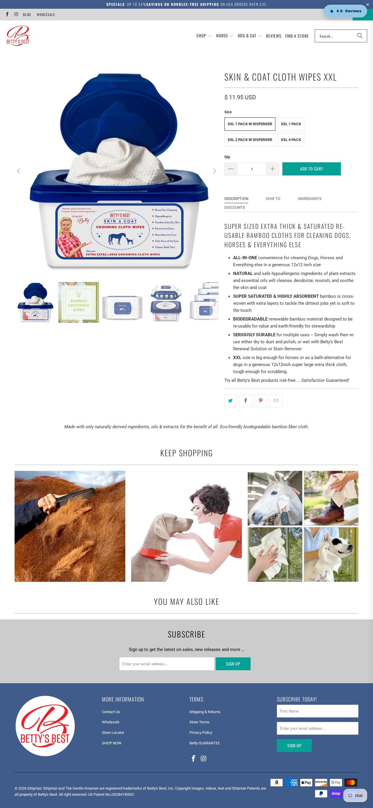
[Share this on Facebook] (246, 400)
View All (70, 543)
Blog (27, 14)
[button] (204, 36)
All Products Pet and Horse (303, 526)
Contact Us (111, 712)
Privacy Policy (200, 732)
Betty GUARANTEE (204, 743)
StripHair (34, 788)
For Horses (70, 526)
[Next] (214, 171)
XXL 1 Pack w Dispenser (250, 124)
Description (236, 198)
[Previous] (19, 171)
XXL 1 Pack (291, 124)
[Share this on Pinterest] (261, 400)
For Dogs (186, 526)
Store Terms (199, 722)
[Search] (360, 35)
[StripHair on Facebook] (6, 14)
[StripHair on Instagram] (15, 14)
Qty (227, 157)
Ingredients (310, 198)
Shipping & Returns (205, 712)
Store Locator (113, 732)
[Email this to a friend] (276, 400)
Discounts (234, 207)
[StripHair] (18, 35)
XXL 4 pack (291, 139)
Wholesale (46, 14)
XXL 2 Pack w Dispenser (250, 139)
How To (273, 198)
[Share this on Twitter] (230, 400)
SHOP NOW (112, 743)
